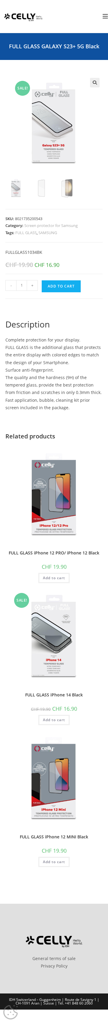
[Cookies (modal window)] (10, 1012)
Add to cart (61, 286)
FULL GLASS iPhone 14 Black (54, 695)
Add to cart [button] (54, 577)
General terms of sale (54, 958)
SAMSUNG (47, 232)
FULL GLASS (26, 232)
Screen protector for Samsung (51, 225)
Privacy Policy (54, 966)
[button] (95, 82)
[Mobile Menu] (103, 16)
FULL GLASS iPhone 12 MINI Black (54, 837)
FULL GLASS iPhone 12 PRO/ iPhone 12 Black (54, 553)
